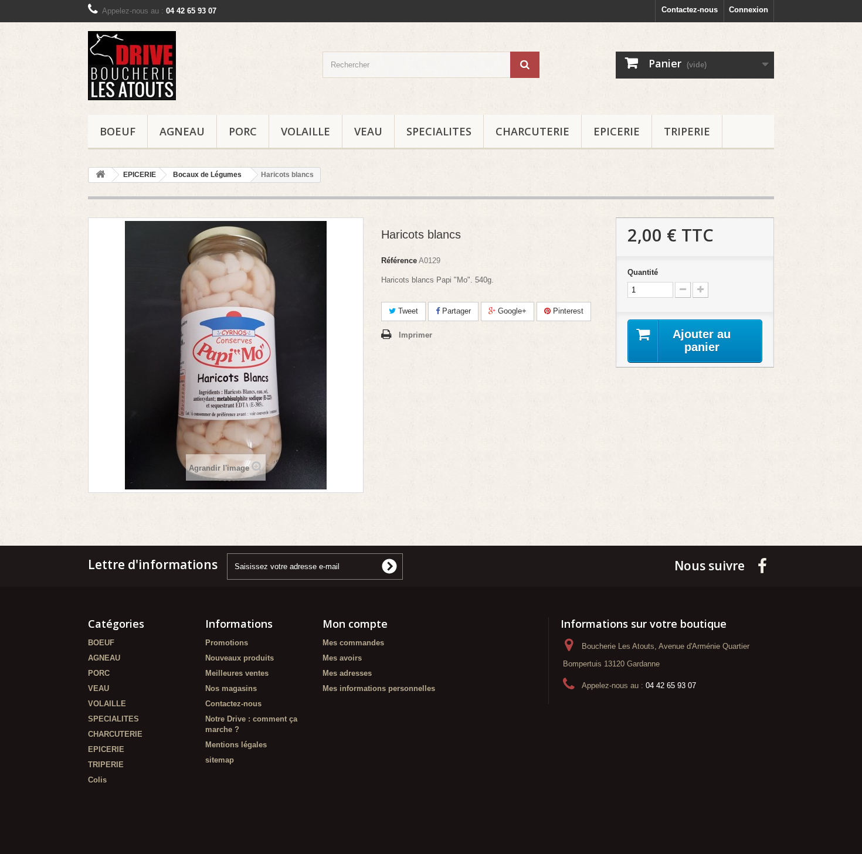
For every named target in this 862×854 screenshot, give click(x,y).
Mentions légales (236, 744)
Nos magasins (231, 688)
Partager (455, 311)
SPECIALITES (438, 131)
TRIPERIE (687, 131)
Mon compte (355, 624)
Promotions (226, 642)
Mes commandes (353, 642)
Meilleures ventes (237, 673)
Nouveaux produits (239, 658)
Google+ (511, 311)
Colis (97, 779)
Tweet (407, 311)
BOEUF (117, 131)
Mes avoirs (342, 658)
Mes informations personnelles (379, 688)
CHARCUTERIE (532, 131)
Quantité (642, 272)
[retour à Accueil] (100, 175)
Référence (399, 260)
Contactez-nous (689, 9)
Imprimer (415, 335)
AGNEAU (182, 131)
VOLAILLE (305, 131)
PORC (243, 131)
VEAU (368, 131)
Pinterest (567, 311)
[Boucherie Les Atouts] (196, 65)
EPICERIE (616, 131)
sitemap (219, 760)
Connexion (748, 9)
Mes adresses (347, 673)
